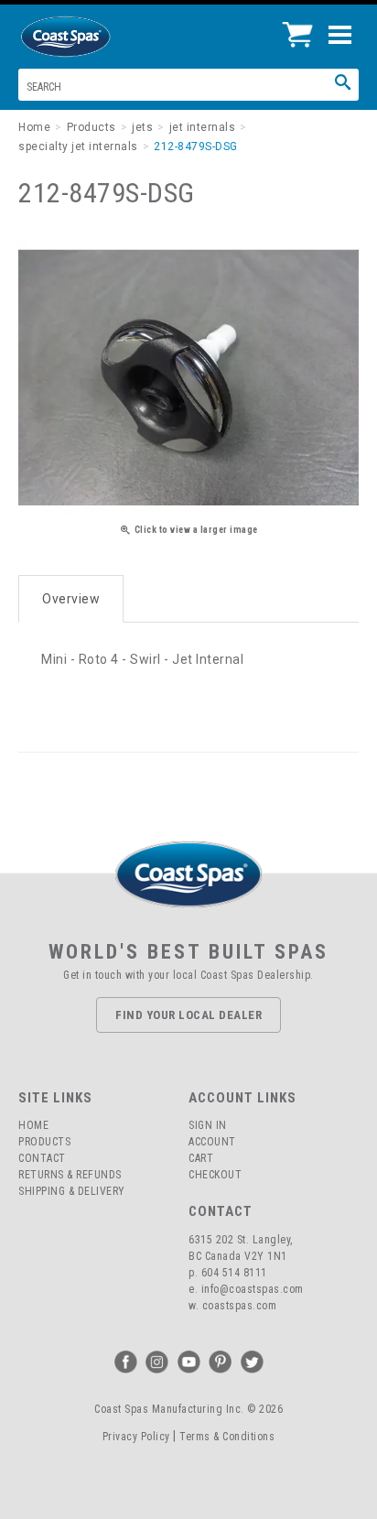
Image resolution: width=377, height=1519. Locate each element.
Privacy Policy (136, 1436)
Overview (71, 598)
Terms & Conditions (227, 1436)
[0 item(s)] (302, 27)
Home (33, 1125)
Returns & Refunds (70, 1174)
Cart (200, 1158)
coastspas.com (239, 1305)
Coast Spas (96, 37)
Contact (42, 1158)
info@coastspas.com (252, 1289)
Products (44, 1141)
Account (212, 1141)
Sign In (207, 1125)
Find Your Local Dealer (188, 1015)
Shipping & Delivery (71, 1191)
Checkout (215, 1174)
